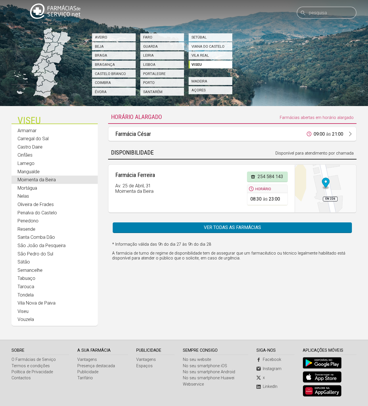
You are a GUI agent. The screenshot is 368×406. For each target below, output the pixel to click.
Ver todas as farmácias (232, 227)
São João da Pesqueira (42, 245)
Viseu (196, 64)
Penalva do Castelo (37, 212)
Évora (101, 92)
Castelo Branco (110, 74)
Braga (101, 55)
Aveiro (101, 37)
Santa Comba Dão (36, 237)
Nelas (23, 196)
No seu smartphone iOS (205, 365)
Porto (149, 82)
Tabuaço (26, 278)
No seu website (197, 359)
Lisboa (149, 64)
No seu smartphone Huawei (208, 378)
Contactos (21, 378)
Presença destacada (96, 365)
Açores (198, 90)
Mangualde (29, 171)
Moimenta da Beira (37, 179)
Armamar (27, 130)
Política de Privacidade (32, 372)
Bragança (105, 64)
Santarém (152, 92)
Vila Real (200, 55)
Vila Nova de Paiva (36, 303)
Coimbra (103, 82)
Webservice (193, 384)
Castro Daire (30, 147)
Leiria (148, 55)
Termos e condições (31, 365)
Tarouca (26, 286)
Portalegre (154, 74)
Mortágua (27, 188)
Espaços (144, 365)
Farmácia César (133, 133)
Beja (99, 46)
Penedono (28, 221)
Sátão (24, 262)
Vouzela (26, 319)
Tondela (26, 295)
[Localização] (325, 188)
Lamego (26, 163)
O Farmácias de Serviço (34, 359)
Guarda (150, 46)
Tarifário (85, 378)
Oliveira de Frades (36, 204)
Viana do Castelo (208, 46)
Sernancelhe (30, 270)
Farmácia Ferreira (135, 175)
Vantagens (87, 359)
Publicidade (87, 372)
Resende (26, 229)
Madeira (199, 81)
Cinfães (25, 155)
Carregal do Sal (33, 138)
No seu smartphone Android (209, 372)
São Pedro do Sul (35, 254)
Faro (147, 37)
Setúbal (199, 37)
